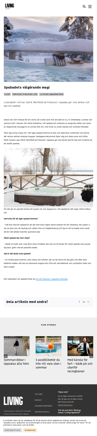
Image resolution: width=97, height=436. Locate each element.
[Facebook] (79, 302)
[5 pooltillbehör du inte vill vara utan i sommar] (48, 337)
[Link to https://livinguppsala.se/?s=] (84, 6)
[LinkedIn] (84, 302)
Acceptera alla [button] (30, 430)
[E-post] (88, 302)
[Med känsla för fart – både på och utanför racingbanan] (80, 337)
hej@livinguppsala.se (65, 405)
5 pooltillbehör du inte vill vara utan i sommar (48, 363)
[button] (6, 356)
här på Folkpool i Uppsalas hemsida (52, 279)
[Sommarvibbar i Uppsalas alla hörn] (17, 337)
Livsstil (7, 94)
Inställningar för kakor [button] (12, 430)
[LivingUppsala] (9, 4)
